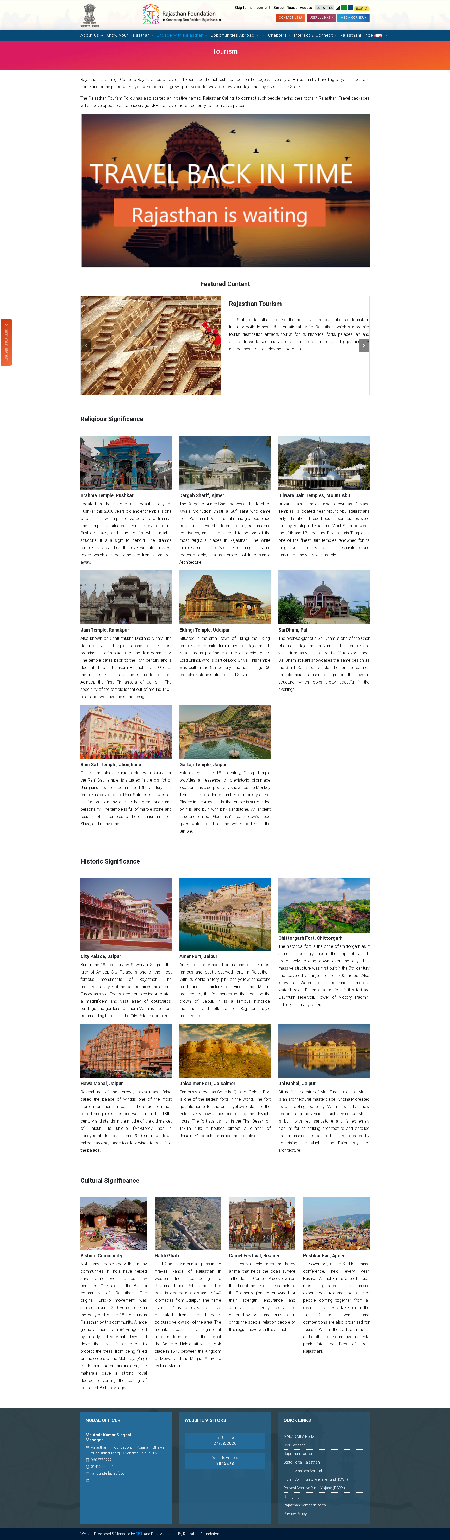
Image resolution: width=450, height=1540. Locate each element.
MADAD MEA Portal (299, 1436)
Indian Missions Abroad (303, 1471)
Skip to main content (252, 7)
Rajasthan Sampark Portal (305, 1505)
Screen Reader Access (292, 7)
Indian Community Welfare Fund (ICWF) (316, 1479)
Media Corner (352, 18)
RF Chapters (274, 35)
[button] (86, 345)
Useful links (320, 18)
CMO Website (294, 1445)
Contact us (289, 18)
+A (330, 8)
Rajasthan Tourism (299, 1454)
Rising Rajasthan (297, 1496)
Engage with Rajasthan (180, 35)
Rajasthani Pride (361, 35)
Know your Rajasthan (128, 35)
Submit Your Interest (6, 342)
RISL (139, 1534)
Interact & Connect (313, 35)
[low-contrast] (344, 7)
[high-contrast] (337, 7)
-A (318, 8)
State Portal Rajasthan (302, 1462)
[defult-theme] (350, 7)
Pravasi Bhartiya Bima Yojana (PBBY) (314, 1488)
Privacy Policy (295, 1514)
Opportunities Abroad (232, 35)
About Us (89, 35)
